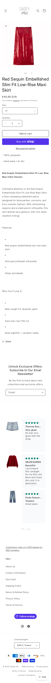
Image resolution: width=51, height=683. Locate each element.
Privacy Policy (13, 598)
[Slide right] (32, 73)
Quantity (6, 118)
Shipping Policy (13, 586)
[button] (6, 11)
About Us (10, 566)
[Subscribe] (42, 392)
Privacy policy (42, 667)
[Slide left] (19, 73)
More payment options (25, 148)
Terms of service (19, 671)
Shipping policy (35, 671)
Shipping (16, 100)
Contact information (26, 675)
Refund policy (28, 667)
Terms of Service (14, 605)
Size (4, 105)
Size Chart (11, 579)
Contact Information (16, 573)
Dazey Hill (14, 667)
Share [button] (8, 341)
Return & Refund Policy (17, 592)
